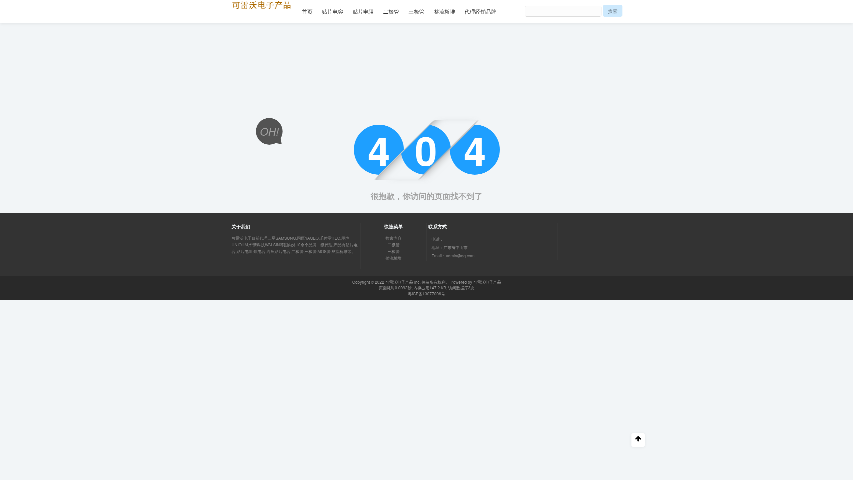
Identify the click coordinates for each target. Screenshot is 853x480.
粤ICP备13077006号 (426, 293)
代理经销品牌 (480, 11)
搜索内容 (394, 238)
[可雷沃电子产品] (262, 4)
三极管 (417, 11)
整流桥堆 (444, 11)
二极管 (391, 11)
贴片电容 (332, 11)
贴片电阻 (363, 11)
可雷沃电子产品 (399, 282)
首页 (307, 11)
